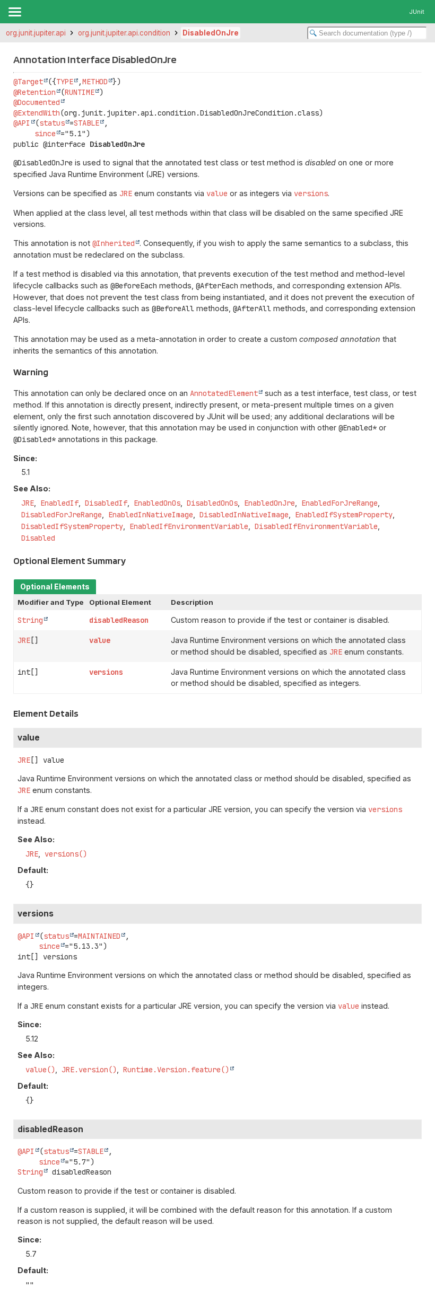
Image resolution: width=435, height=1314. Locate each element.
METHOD (95, 81)
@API (21, 123)
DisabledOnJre (210, 33)
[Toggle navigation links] (14, 11)
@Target (28, 81)
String (30, 620)
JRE (24, 640)
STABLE (86, 123)
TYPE (64, 81)
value (99, 640)
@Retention (34, 92)
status (52, 123)
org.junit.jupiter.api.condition (124, 33)
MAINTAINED (99, 936)
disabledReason (119, 620)
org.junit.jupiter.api (36, 33)
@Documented (36, 102)
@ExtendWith (36, 113)
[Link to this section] (54, 371)
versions (106, 672)
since (45, 133)
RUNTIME (79, 92)
